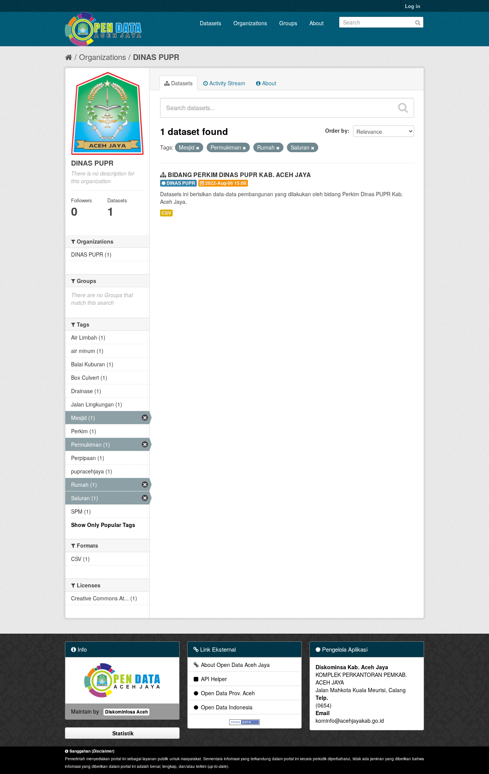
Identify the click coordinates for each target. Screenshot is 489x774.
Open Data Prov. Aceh (227, 693)
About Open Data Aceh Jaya (234, 664)
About (316, 23)
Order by (336, 130)
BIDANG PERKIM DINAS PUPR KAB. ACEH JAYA (239, 174)
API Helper (213, 679)
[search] (403, 108)
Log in (412, 6)
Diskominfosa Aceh (126, 712)
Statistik (122, 733)
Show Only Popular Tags (103, 524)
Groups (288, 23)
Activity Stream (226, 83)
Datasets (210, 23)
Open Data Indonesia (226, 707)
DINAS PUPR (156, 56)
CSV (166, 213)
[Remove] (197, 148)
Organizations (250, 23)
